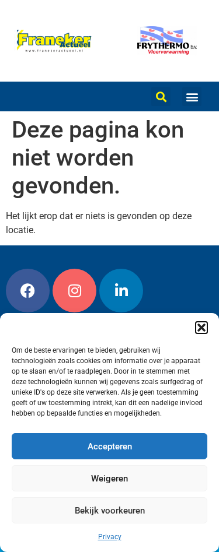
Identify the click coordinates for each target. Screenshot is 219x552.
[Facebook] (28, 290)
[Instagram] (74, 290)
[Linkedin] (121, 290)
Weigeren (109, 478)
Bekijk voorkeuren (110, 510)
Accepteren (110, 446)
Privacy (109, 537)
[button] (201, 327)
